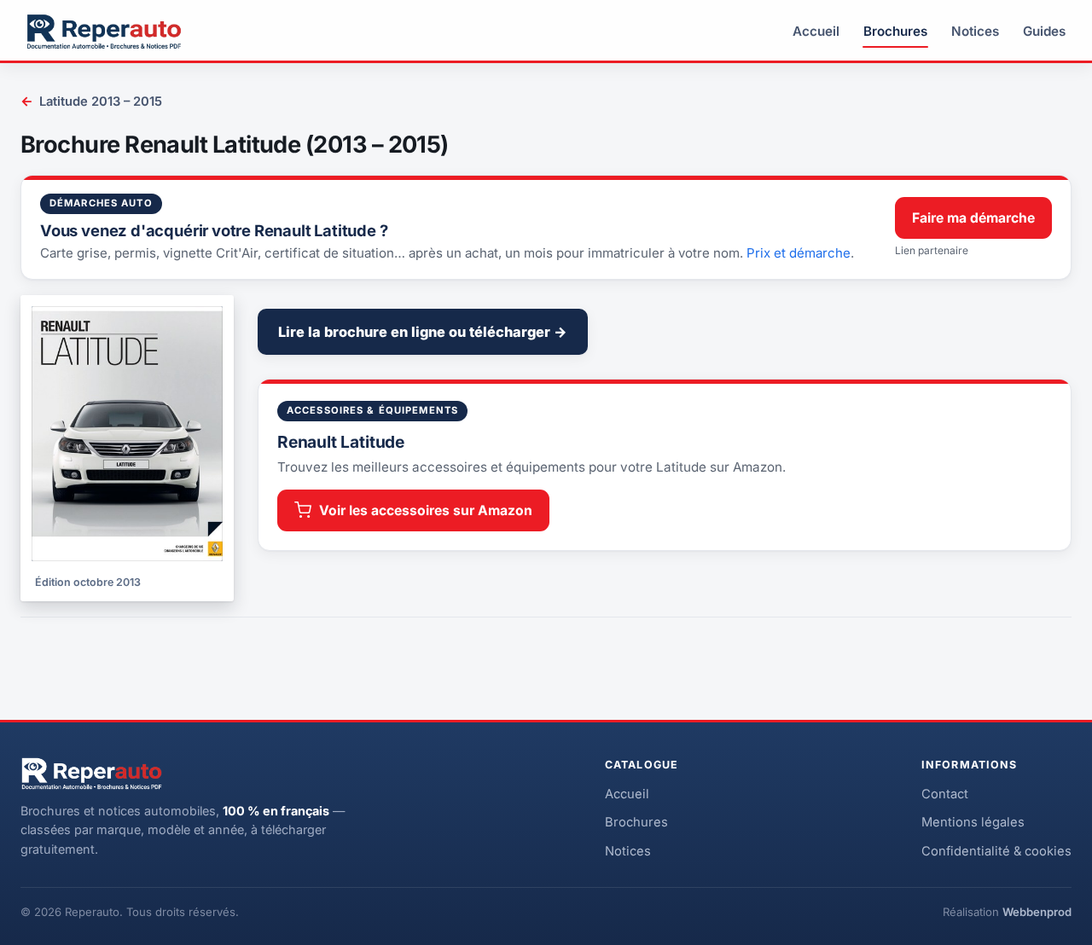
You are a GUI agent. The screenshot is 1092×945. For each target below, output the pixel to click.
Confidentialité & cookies (996, 851)
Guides (1044, 31)
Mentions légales (973, 822)
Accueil (816, 31)
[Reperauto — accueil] (104, 31)
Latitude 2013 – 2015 (91, 101)
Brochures (895, 31)
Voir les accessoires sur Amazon (425, 510)
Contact (944, 794)
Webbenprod (1037, 912)
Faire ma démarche (973, 218)
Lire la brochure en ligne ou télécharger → (422, 331)
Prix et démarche (798, 253)
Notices (975, 31)
